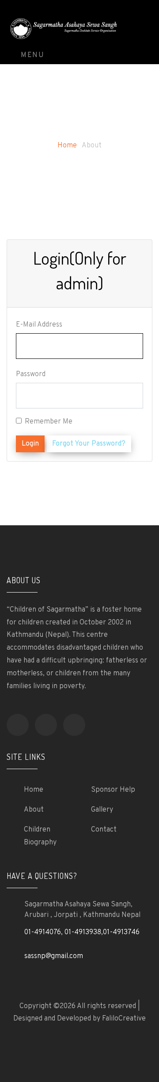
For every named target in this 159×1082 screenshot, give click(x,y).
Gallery (102, 809)
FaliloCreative (124, 1018)
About (34, 809)
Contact (104, 829)
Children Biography (40, 836)
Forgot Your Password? (88, 443)
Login (30, 443)
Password (30, 374)
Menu (32, 55)
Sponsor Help (113, 790)
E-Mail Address (39, 324)
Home (67, 145)
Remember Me (48, 421)
